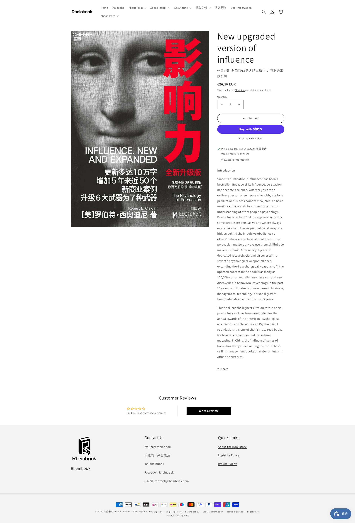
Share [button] (224, 369)
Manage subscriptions (178, 515)
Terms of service (235, 511)
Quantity (222, 97)
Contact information (213, 511)
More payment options (251, 138)
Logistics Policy (228, 455)
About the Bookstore (232, 447)
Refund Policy (227, 464)
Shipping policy (173, 511)
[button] (137, 8)
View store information (235, 159)
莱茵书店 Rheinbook (114, 511)
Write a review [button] (209, 411)
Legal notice (253, 511)
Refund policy (192, 511)
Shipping (240, 90)
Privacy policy (155, 511)
